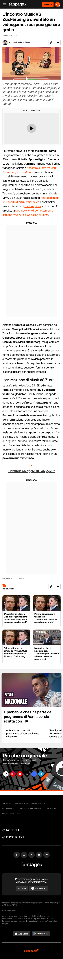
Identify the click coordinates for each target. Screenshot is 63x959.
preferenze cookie (11, 813)
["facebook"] (34, 774)
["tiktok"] (6, 774)
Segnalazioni (21, 803)
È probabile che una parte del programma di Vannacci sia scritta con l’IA (28, 716)
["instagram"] (13, 774)
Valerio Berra (24, 42)
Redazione (52, 808)
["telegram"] (41, 774)
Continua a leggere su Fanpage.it (31, 471)
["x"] (27, 774)
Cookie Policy (8, 808)
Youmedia (6, 803)
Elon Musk (7, 579)
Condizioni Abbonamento (31, 808)
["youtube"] (20, 774)
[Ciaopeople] (31, 951)
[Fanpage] (31, 865)
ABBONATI (48, 4)
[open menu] (3, 4)
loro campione (32, 206)
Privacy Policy (38, 803)
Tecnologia (19, 579)
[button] (58, 42)
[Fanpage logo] (17, 4)
